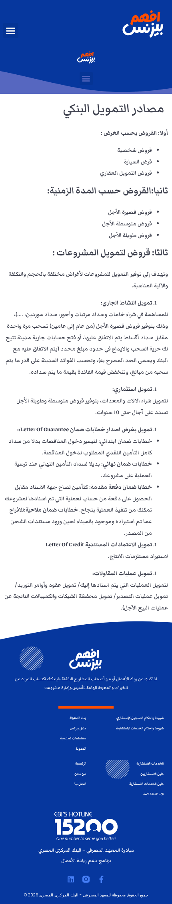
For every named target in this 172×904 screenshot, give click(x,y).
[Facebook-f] (101, 879)
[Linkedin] (70, 879)
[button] (10, 30)
